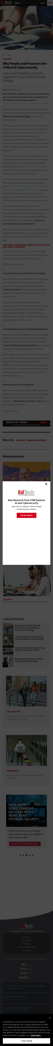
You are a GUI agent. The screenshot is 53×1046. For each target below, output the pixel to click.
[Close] (50, 1018)
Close (46, 484)
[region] (26, 1030)
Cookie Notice (35, 1035)
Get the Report (26, 515)
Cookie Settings (26, 1041)
